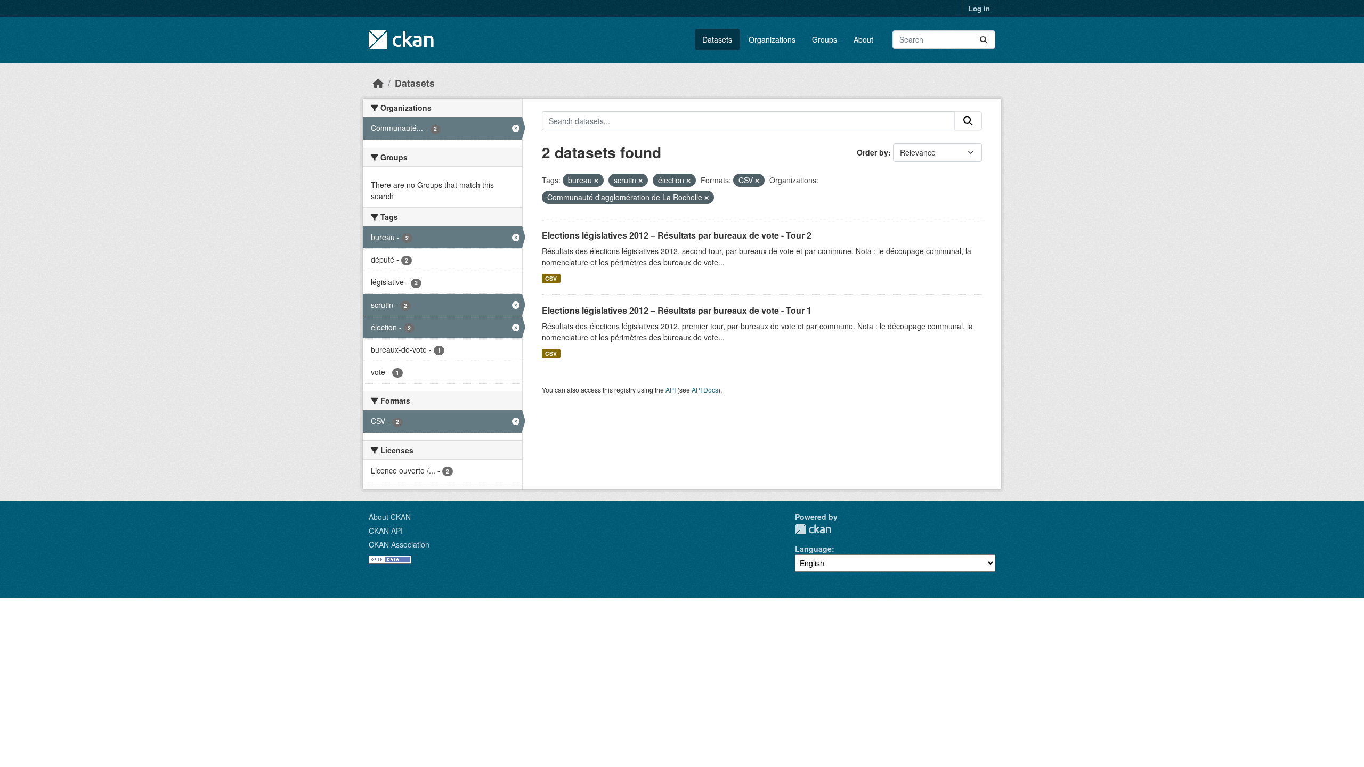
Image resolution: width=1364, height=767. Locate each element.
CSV (551, 278)
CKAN (813, 529)
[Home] (378, 82)
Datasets (717, 39)
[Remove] (596, 180)
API (670, 389)
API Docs (705, 389)
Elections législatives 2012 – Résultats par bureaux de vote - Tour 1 (676, 310)
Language (813, 548)
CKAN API (386, 530)
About (863, 39)
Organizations (772, 39)
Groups (824, 39)
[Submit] (983, 39)
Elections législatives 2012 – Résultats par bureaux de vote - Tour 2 (676, 235)
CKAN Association (399, 544)
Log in (979, 8)
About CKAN (390, 516)
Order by (872, 152)
